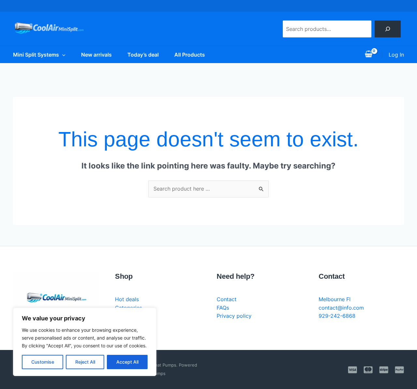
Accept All (127, 362)
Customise (42, 362)
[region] (84, 342)
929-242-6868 (337, 316)
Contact (227, 299)
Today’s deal (143, 54)
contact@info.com (341, 307)
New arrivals (96, 54)
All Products (189, 54)
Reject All (85, 362)
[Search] (388, 28)
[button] (62, 54)
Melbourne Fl (335, 299)
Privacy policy (234, 316)
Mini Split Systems (36, 54)
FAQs (223, 307)
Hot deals (127, 299)
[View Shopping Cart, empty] (368, 54)
